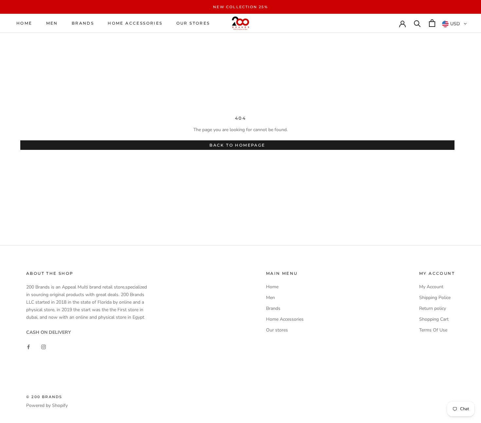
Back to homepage (237, 145)
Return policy (432, 308)
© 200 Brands (44, 396)
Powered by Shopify (47, 405)
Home (24, 23)
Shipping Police (435, 297)
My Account (431, 287)
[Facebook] (28, 346)
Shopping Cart (434, 319)
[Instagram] (43, 346)
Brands (83, 23)
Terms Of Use (433, 330)
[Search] (417, 23)
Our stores (193, 23)
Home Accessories (135, 23)
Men (52, 23)
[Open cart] (432, 23)
